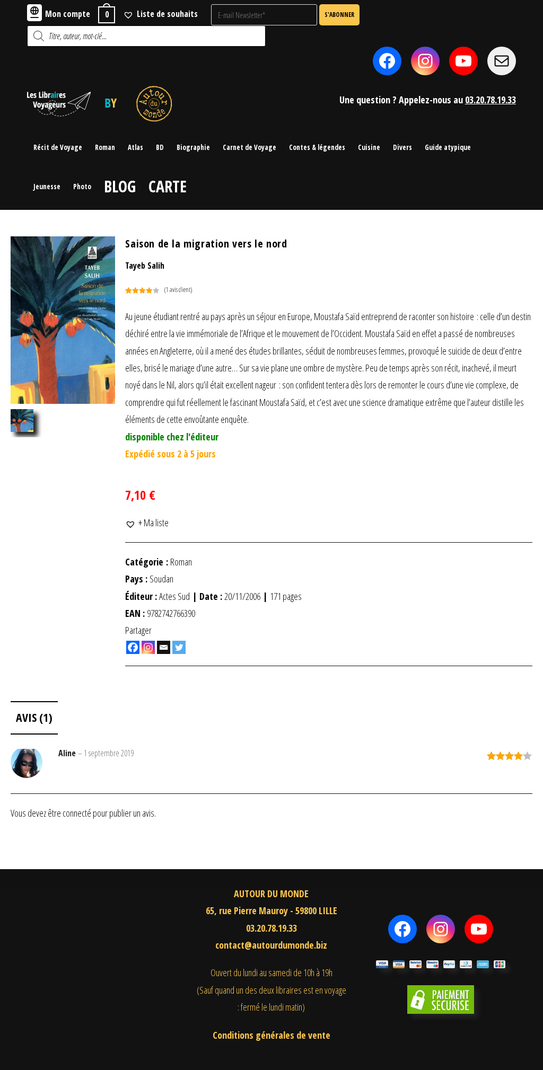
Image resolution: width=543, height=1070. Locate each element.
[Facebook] (132, 647)
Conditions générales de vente (271, 1035)
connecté (77, 813)
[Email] (163, 647)
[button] (147, 522)
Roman (181, 561)
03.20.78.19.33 (490, 99)
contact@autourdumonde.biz (271, 945)
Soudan (161, 578)
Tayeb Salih (144, 265)
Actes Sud (174, 596)
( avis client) (178, 289)
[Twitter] (179, 647)
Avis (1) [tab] (34, 717)
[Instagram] (148, 647)
